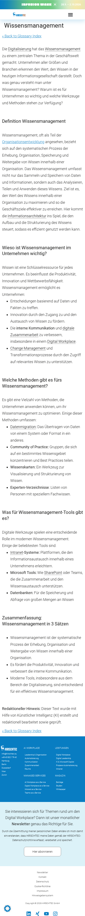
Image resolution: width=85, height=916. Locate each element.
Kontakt (42, 877)
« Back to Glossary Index (21, 36)
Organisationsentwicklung (23, 142)
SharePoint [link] (53, 572)
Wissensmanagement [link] (62, 49)
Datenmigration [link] (23, 427)
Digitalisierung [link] (19, 49)
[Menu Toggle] (70, 14)
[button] (7, 908)
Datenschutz (42, 881)
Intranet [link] (16, 552)
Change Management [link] (28, 348)
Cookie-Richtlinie (42, 886)
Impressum (42, 891)
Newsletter (42, 872)
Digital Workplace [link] (61, 341)
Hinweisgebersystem (42, 895)
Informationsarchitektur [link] (27, 216)
